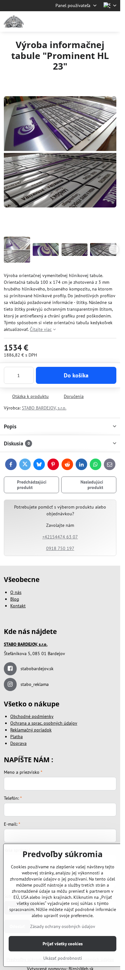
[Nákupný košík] (97, 21)
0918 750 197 (60, 548)
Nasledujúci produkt (91, 485)
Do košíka (76, 375)
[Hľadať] (81, 21)
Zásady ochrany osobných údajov (62, 926)
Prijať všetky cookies (63, 944)
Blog (14, 599)
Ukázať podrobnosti (62, 958)
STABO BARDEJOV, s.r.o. (44, 408)
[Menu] (112, 21)
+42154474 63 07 (60, 537)
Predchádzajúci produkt (31, 485)
